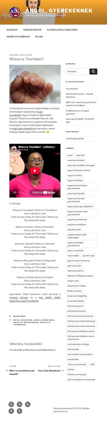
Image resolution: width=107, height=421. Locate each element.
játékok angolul (74, 291)
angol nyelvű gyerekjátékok (80, 206)
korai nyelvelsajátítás (77, 296)
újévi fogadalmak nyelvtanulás (81, 379)
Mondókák (19, 316)
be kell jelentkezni (45, 350)
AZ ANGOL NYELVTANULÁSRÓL (62, 30)
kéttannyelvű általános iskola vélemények (80, 337)
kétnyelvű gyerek (75, 306)
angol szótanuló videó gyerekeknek (77, 213)
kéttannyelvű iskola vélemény (81, 326)
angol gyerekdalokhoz (24, 128)
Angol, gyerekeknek (59, 11)
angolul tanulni (74, 229)
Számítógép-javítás (75, 138)
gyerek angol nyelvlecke (78, 260)
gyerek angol (89, 255)
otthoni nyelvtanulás (76, 364)
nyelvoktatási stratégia (78, 344)
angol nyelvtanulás (76, 193)
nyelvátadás (73, 359)
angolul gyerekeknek (77, 219)
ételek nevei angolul (76, 374)
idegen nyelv (73, 281)
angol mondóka (22, 320)
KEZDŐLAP (12, 30)
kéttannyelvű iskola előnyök (80, 316)
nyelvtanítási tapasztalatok (80, 354)
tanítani (70, 369)
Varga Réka (26, 55)
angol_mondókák (75, 250)
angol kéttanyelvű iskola (78, 170)
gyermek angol (74, 265)
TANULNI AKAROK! (32, 30)
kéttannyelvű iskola (76, 311)
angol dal (80, 155)
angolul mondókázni (26, 322)
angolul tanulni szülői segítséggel (76, 236)
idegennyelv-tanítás (76, 286)
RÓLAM (38, 36)
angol (70, 155)
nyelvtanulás (73, 349)
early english (73, 255)
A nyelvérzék (72, 89)
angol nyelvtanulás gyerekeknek (76, 200)
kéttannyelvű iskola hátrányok (81, 321)
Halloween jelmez (75, 271)
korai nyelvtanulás (75, 301)
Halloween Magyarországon (80, 276)
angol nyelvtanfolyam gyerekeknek (77, 187)
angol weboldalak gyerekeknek (75, 244)
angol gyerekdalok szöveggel (81, 165)
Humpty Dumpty (18, 297)
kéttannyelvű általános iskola (80, 331)
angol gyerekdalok (76, 160)
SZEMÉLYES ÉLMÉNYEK (18, 36)
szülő (92, 364)
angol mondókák (44, 320)
